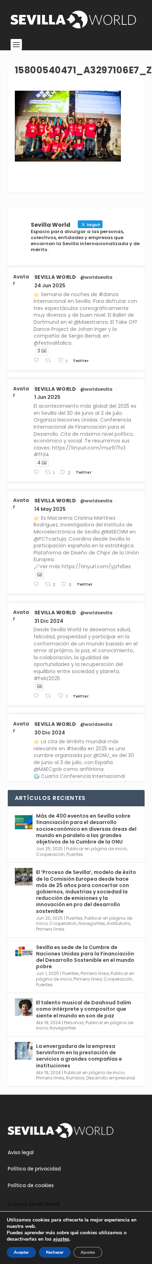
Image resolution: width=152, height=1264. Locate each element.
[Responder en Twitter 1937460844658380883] (37, 360)
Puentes (74, 854)
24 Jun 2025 (49, 285)
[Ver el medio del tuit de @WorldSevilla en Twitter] (39, 574)
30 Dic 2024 (49, 732)
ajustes (61, 1239)
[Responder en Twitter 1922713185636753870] (37, 584)
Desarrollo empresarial (110, 1078)
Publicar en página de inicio (96, 849)
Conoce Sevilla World (34, 1204)
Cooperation (63, 923)
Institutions (118, 923)
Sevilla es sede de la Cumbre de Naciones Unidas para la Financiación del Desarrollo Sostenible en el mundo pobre (85, 957)
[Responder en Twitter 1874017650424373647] (37, 696)
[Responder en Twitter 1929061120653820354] (37, 472)
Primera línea (50, 929)
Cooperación (50, 854)
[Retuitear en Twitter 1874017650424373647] (49, 696)
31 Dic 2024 (48, 621)
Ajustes (88, 1252)
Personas (74, 1023)
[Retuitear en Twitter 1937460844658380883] (49, 360)
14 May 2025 (50, 509)
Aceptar (21, 1252)
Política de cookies (31, 1185)
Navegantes (91, 923)
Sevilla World (55, 277)
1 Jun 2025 (47, 397)
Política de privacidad (34, 1168)
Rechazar (55, 1252)
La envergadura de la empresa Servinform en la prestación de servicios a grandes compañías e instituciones (79, 1056)
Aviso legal (21, 1152)
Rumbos (75, 1078)
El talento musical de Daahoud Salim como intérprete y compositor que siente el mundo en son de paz (83, 1009)
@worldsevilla (96, 277)
